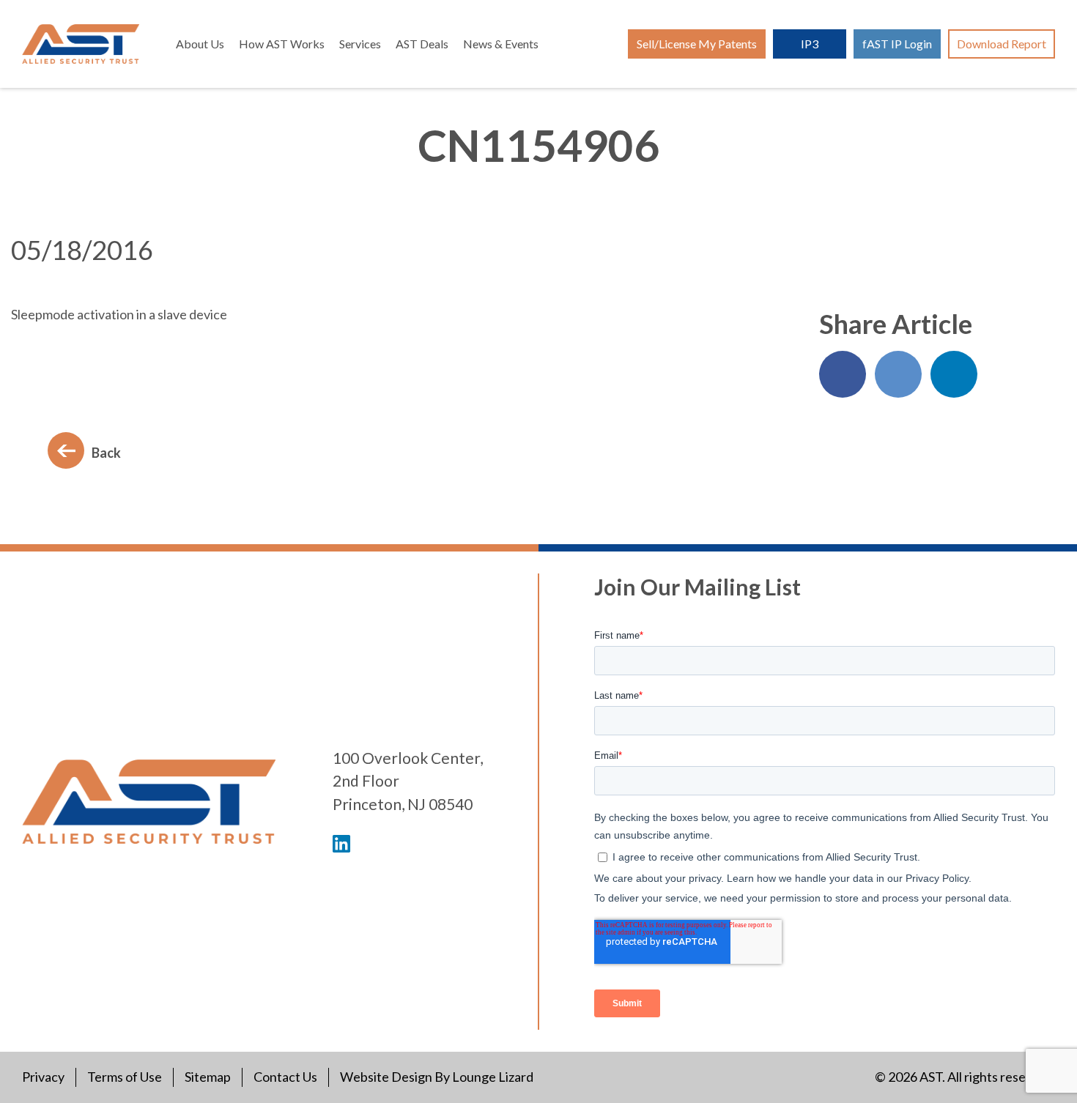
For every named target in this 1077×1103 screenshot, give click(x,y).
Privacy (43, 1077)
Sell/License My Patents (697, 44)
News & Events (500, 44)
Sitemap (208, 1077)
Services (360, 44)
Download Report (1001, 44)
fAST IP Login (897, 44)
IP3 (809, 44)
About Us (200, 44)
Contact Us (285, 1077)
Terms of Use (124, 1077)
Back (106, 453)
